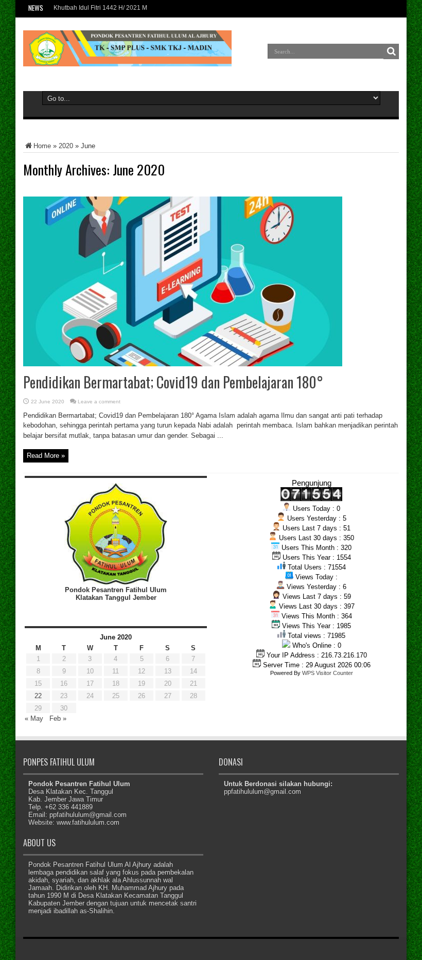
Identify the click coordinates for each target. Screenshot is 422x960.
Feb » (57, 718)
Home (42, 146)
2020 (66, 146)
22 (38, 696)
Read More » (46, 455)
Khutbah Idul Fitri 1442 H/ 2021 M (100, 7)
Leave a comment (99, 401)
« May (34, 718)
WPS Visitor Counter (327, 673)
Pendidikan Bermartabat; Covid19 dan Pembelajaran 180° (173, 382)
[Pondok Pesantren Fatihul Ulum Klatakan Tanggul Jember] (127, 58)
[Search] (391, 51)
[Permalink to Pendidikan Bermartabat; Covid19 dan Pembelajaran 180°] (182, 364)
